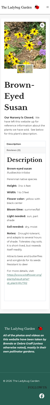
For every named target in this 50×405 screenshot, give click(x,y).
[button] (42, 25)
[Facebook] (42, 396)
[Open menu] (47, 7)
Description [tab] (14, 144)
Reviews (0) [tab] (14, 150)
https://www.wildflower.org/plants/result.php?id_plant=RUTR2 (24, 279)
